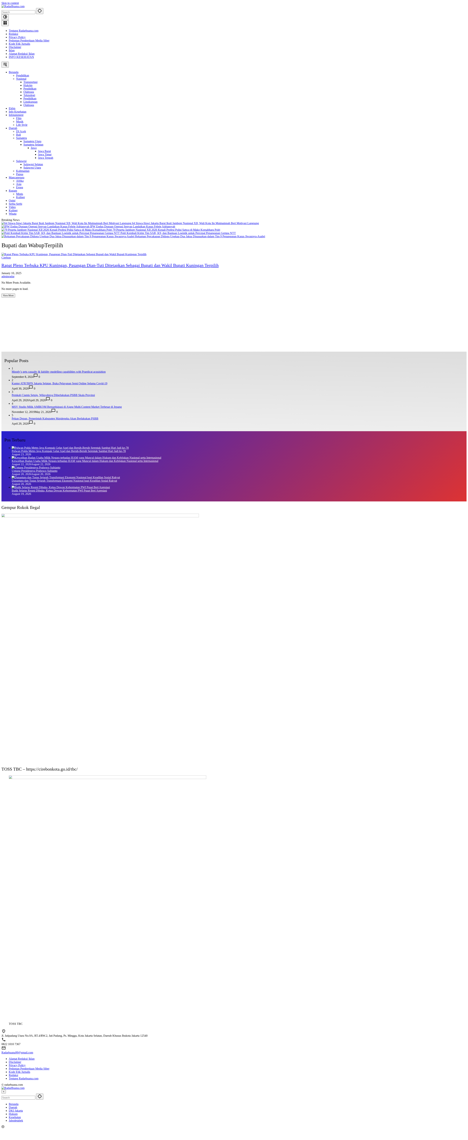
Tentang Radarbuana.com (23, 30)
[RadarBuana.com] (12, 6)
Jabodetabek (16, 1120)
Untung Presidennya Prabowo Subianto (34, 470)
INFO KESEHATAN (21, 57)
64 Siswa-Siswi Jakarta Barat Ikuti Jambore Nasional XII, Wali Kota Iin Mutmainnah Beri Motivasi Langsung (195, 223)
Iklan (12, 50)
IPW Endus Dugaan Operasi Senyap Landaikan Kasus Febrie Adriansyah (132, 226)
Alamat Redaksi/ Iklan (22, 53)
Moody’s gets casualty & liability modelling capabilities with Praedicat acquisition (59, 371)
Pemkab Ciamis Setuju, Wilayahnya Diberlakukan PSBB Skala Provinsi (53, 395)
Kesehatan (15, 1117)
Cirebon (6, 257)
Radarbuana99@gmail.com (17, 1052)
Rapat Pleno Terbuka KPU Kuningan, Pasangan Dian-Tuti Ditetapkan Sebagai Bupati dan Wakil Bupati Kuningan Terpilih (110, 265)
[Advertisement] (111, 326)
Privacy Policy (17, 37)
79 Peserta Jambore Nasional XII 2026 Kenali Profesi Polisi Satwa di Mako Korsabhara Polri (166, 229)
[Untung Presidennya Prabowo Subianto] (36, 467)
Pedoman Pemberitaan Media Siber (29, 40)
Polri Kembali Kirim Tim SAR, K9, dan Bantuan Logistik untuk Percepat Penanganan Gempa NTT (178, 233)
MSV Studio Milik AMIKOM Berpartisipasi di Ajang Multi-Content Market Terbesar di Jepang (67, 406)
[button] (39, 11)
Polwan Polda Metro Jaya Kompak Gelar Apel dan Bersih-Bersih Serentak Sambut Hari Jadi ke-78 (69, 451)
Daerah (13, 1107)
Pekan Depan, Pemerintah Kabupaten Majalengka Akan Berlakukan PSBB (55, 418)
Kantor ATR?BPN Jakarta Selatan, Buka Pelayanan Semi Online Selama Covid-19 (59, 383)
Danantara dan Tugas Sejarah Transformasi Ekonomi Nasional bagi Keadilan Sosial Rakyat (64, 480)
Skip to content (10, 3)
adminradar (7, 276)
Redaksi (13, 33)
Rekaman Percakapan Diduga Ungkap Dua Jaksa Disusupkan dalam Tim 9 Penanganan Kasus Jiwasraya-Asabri (200, 236)
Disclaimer (15, 47)
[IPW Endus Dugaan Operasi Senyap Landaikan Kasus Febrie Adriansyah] (45, 226)
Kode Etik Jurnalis (19, 43)
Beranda (13, 1104)
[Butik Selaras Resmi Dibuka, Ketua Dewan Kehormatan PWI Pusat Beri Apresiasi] (61, 487)
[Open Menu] (5, 23)
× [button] (3, 1091)
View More (8, 295)
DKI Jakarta (16, 1110)
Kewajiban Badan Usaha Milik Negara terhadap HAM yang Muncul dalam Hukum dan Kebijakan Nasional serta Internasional (85, 460)
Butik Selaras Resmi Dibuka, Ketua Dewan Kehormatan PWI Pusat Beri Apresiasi (59, 490)
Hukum (13, 1113)
